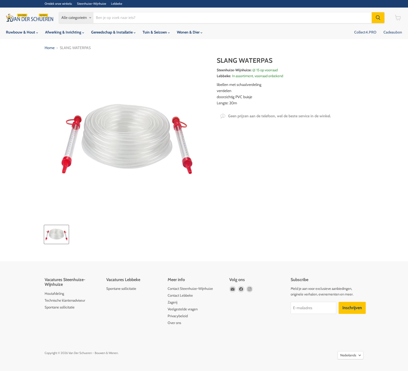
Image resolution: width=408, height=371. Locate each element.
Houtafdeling (54, 293)
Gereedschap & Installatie (112, 32)
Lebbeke (116, 3)
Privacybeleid (178, 316)
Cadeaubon (392, 32)
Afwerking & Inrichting (63, 32)
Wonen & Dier (188, 32)
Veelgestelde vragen (183, 309)
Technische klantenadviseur (65, 300)
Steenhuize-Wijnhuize (91, 3)
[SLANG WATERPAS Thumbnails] (56, 234)
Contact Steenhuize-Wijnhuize (190, 289)
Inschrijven (352, 307)
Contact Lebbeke (180, 295)
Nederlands (348, 355)
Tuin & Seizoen (155, 32)
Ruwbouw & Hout (21, 32)
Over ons (174, 323)
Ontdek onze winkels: (58, 3)
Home (50, 48)
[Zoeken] (378, 17)
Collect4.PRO (365, 32)
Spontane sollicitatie (60, 307)
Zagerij (172, 302)
